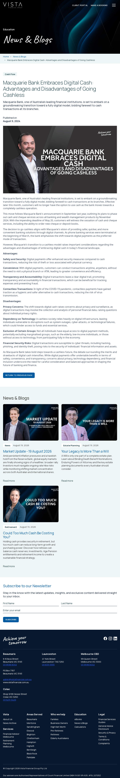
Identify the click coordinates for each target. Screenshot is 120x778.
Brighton (31, 734)
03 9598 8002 (10, 664)
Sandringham (33, 726)
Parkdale (31, 757)
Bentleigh (31, 749)
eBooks (78, 719)
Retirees (55, 734)
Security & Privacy (107, 732)
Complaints (104, 743)
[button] (114, 5)
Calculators (80, 726)
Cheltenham (33, 738)
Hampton (31, 742)
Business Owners (59, 723)
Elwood (30, 730)
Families (54, 719)
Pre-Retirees (57, 730)
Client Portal (80, 5)
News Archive (9, 723)
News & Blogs (81, 723)
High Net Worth (58, 726)
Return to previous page (18, 375)
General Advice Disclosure (105, 727)
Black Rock (32, 753)
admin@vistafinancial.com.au (17, 679)
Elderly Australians (60, 738)
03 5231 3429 (9, 699)
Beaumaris (32, 719)
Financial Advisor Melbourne (11, 735)
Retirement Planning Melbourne (8, 743)
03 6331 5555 (48, 664)
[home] (12, 5)
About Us (7, 719)
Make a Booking (99, 5)
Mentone (31, 723)
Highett (30, 746)
